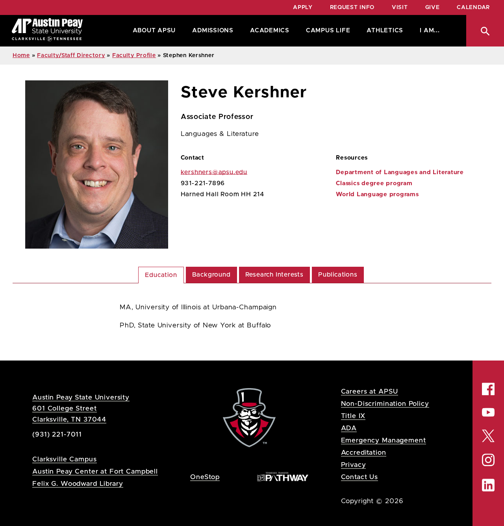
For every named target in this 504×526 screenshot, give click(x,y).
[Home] (47, 30)
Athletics (385, 30)
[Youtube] (488, 412)
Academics (269, 30)
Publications (338, 274)
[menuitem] (152, 30)
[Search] (485, 30)
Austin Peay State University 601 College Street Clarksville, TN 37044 (81, 408)
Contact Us (359, 477)
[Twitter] (488, 435)
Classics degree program (374, 183)
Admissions (212, 30)
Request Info (352, 7)
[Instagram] (488, 460)
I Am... (429, 30)
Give (432, 7)
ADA (349, 428)
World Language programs (377, 194)
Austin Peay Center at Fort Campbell (95, 471)
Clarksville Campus (64, 459)
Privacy (353, 464)
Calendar (473, 7)
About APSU (154, 30)
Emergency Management (383, 440)
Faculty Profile (134, 55)
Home (21, 55)
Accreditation (363, 452)
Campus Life (328, 30)
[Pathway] (282, 476)
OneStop (205, 477)
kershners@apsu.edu (214, 172)
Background (211, 274)
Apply (303, 7)
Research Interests (274, 274)
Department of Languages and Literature (400, 172)
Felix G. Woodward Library (77, 483)
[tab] (160, 275)
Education (161, 275)
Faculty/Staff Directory (71, 55)
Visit (400, 7)
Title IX (353, 416)
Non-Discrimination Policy (385, 403)
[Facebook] (488, 389)
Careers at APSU (369, 391)
